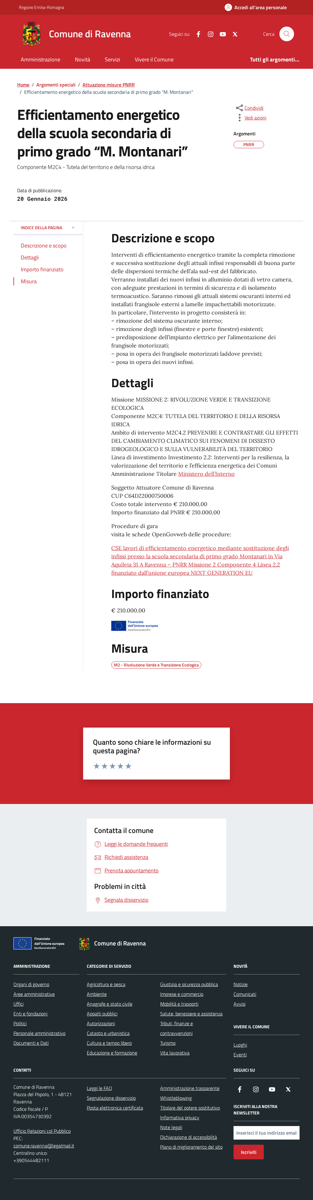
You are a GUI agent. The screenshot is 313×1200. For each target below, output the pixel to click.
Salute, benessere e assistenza (191, 1013)
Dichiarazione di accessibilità (188, 1137)
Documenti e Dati (31, 1043)
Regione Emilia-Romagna (41, 7)
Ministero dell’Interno (206, 473)
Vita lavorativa (175, 1052)
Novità (82, 59)
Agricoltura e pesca (106, 984)
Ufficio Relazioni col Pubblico (42, 1131)
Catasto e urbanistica (108, 1033)
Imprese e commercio (181, 994)
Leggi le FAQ (99, 1088)
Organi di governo (31, 984)
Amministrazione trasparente (189, 1088)
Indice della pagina (41, 227)
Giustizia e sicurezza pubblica (189, 984)
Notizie (241, 984)
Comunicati (245, 994)
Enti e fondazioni (30, 1013)
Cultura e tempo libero (109, 1043)
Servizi (112, 59)
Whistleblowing (176, 1098)
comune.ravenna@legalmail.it (43, 1145)
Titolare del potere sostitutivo (190, 1107)
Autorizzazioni (101, 1023)
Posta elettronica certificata (115, 1107)
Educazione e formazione (112, 1052)
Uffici (18, 1003)
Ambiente (97, 994)
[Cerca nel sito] (286, 34)
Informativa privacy (179, 1117)
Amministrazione (40, 59)
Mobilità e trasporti (179, 1003)
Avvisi (239, 1003)
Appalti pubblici (102, 1013)
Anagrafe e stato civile (109, 1003)
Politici (20, 1023)
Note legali (171, 1127)
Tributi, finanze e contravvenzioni (176, 1028)
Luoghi (240, 1044)
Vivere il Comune (154, 59)
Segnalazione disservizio (111, 1098)
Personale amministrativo (39, 1033)
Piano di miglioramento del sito (191, 1146)
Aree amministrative (34, 994)
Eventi (240, 1054)
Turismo (167, 1043)
